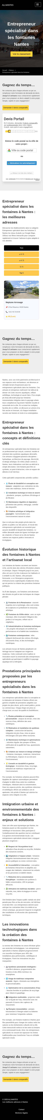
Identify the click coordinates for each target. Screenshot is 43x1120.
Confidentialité (12, 178)
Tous (21, 248)
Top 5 (22, 273)
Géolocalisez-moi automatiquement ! (23, 163)
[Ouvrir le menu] (38, 4)
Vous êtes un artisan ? (37, 179)
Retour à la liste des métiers (22, 173)
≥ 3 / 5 (21, 254)
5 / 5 (21, 267)
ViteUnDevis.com (29, 178)
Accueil (4, 70)
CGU (7, 178)
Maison (11, 70)
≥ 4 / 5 (21, 260)
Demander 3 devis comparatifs (15, 108)
